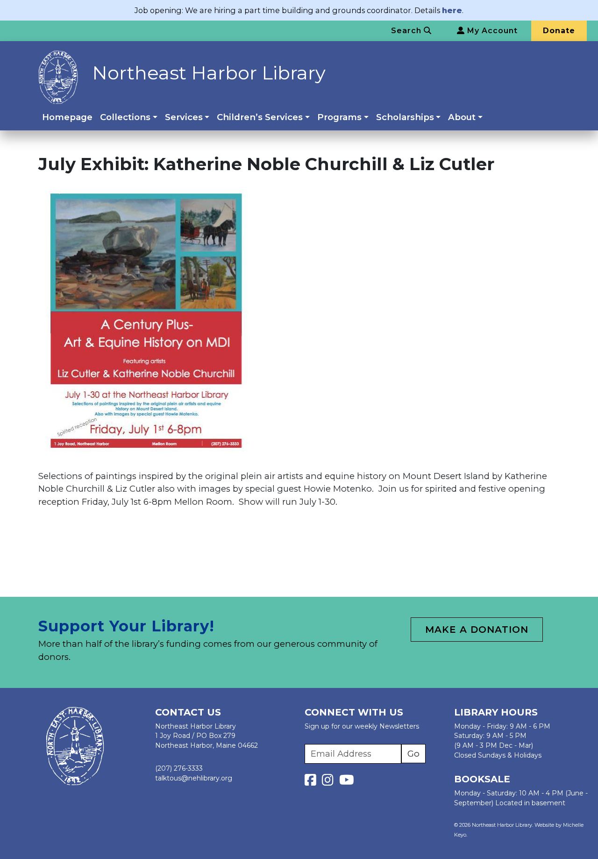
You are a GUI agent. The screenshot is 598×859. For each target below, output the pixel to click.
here (452, 10)
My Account (491, 30)
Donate (559, 30)
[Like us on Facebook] (312, 782)
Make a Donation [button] (476, 629)
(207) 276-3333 (179, 768)
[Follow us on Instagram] (329, 782)
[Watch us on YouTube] (346, 782)
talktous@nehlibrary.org (193, 778)
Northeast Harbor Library (209, 72)
